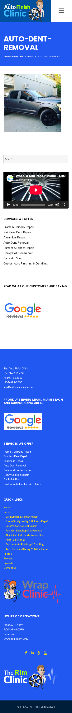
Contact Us (10, 567)
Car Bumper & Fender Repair (22, 516)
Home (7, 507)
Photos (8, 553)
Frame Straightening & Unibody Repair (27, 521)
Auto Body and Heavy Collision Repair (27, 549)
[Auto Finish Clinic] (25, 10)
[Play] (8, 205)
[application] (36, 190)
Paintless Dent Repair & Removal (24, 530)
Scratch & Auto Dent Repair (21, 525)
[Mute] (57, 205)
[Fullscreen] (63, 205)
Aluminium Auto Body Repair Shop (25, 535)
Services (8, 512)
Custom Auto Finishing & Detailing (25, 544)
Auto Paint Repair (15, 539)
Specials (8, 563)
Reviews (8, 558)
